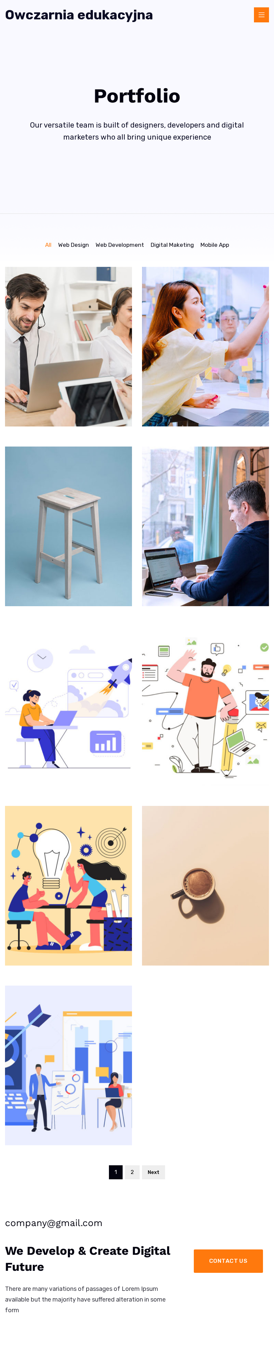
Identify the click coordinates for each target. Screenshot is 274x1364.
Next (153, 1172)
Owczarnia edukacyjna (79, 15)
